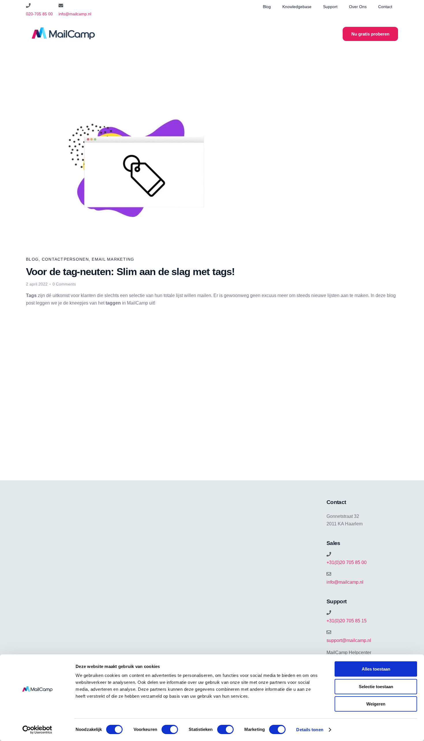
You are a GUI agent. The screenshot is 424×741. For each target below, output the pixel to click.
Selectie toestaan (376, 686)
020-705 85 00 (39, 14)
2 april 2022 (37, 284)
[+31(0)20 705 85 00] (329, 554)
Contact (385, 6)
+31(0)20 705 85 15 (347, 620)
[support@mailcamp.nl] (329, 632)
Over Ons (358, 6)
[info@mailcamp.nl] (61, 5)
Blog (267, 6)
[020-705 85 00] (28, 5)
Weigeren (375, 703)
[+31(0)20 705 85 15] (329, 612)
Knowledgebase (297, 6)
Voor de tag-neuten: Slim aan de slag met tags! (130, 271)
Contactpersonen (65, 259)
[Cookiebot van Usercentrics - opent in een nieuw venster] (37, 729)
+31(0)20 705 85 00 (347, 562)
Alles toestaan (376, 669)
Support (330, 6)
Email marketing (113, 259)
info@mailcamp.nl (75, 14)
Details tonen (309, 729)
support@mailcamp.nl (349, 640)
